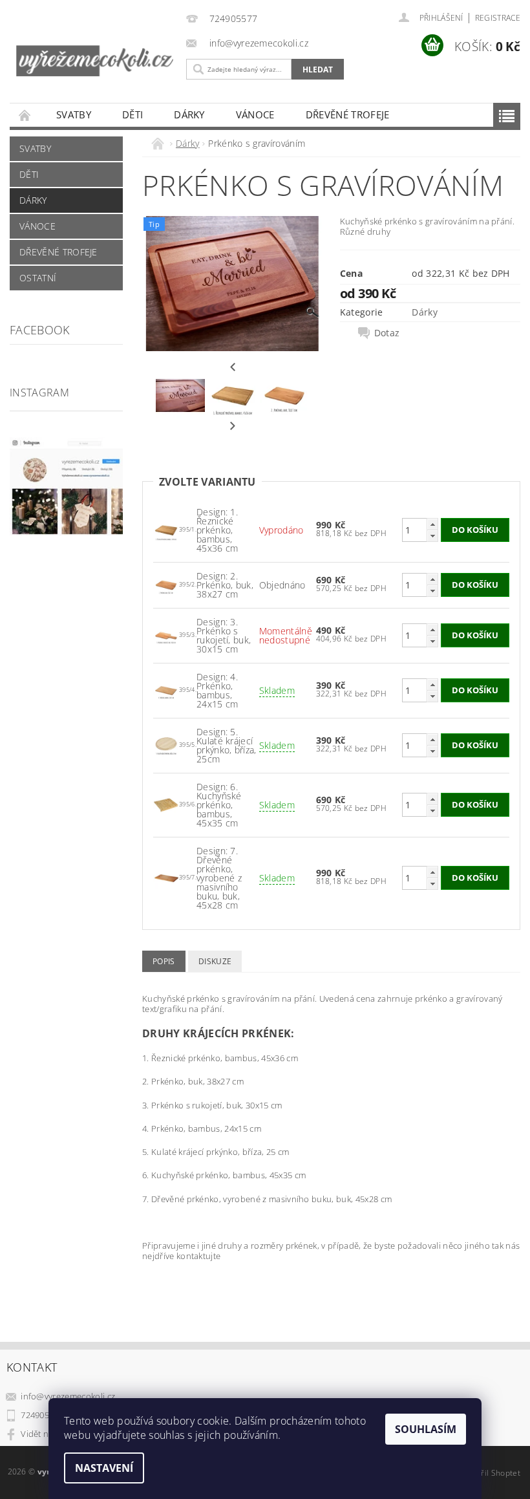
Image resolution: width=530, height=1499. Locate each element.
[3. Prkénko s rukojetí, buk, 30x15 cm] (166, 634)
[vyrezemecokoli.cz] (94, 50)
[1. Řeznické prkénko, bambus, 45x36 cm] (166, 529)
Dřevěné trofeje (348, 114)
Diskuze (214, 961)
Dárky (189, 114)
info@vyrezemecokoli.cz (68, 1396)
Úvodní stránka (25, 114)
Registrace (497, 17)
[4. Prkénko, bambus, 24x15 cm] (166, 689)
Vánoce (255, 114)
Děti (132, 114)
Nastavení (104, 1468)
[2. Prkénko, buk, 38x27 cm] (166, 583)
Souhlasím (425, 1429)
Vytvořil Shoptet (490, 1472)
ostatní (37, 278)
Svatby (73, 114)
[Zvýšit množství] (432, 524)
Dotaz (387, 333)
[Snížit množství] (432, 536)
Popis (164, 961)
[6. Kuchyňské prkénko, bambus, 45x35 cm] (166, 803)
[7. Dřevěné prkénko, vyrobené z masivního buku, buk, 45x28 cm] (166, 876)
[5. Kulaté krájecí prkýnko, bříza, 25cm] (166, 744)
